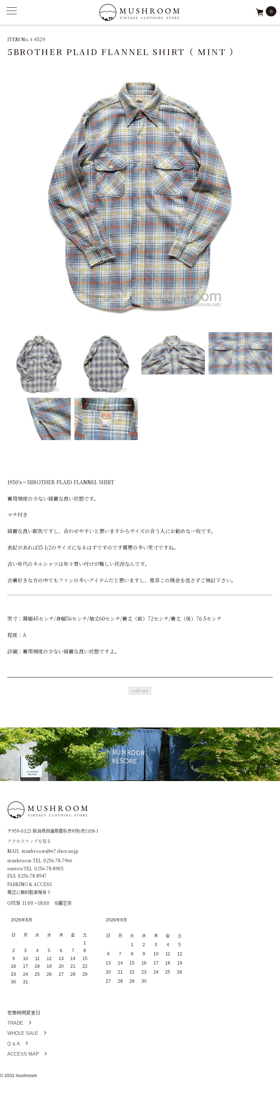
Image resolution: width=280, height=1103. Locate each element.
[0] (260, 15)
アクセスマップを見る (29, 840)
